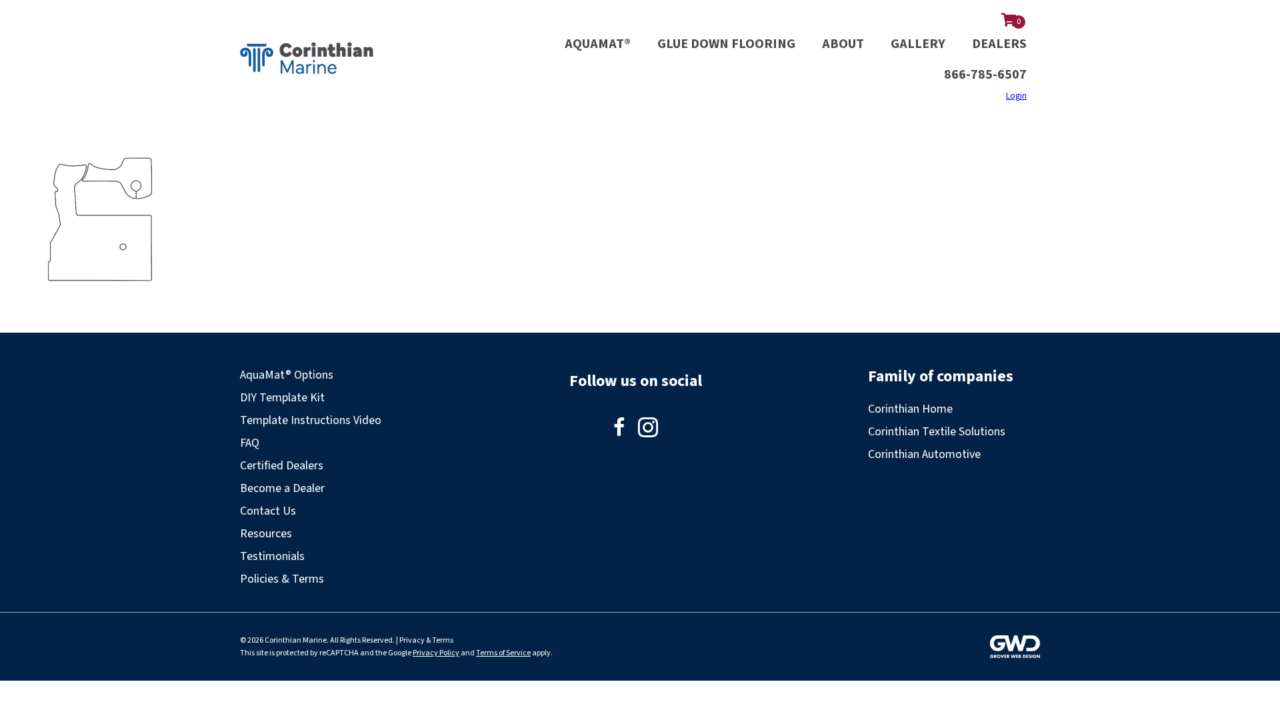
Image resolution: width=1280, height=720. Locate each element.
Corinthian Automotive (924, 454)
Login (1016, 96)
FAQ (249, 443)
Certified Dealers (281, 465)
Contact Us (268, 511)
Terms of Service (503, 653)
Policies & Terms (282, 579)
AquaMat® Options (286, 375)
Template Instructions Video (310, 420)
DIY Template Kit (282, 397)
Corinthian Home (910, 409)
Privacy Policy (436, 653)
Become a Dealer (282, 488)
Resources (266, 533)
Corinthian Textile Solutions (936, 431)
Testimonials (272, 556)
